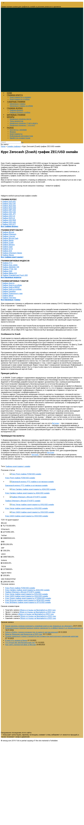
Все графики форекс (9, 226)
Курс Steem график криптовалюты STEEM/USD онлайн (28, 598)
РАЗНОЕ (10, 128)
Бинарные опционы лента (20, 119)
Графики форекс (16, 110)
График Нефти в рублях (11, 289)
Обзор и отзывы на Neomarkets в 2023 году (38, 610)
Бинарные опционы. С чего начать (24, 123)
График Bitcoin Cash (10, 238)
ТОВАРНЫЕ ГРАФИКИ (16, 102)
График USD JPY (9, 214)
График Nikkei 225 (10, 273)
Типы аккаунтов (16, 121)
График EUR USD (9, 201)
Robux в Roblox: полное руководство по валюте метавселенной (31, 632)
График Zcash (7, 243)
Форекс (13, 132)
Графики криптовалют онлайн (17, 466)
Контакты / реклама (18, 130)
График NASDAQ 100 (11, 267)
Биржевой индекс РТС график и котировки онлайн (26, 485)
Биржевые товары (17, 104)
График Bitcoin (8, 232)
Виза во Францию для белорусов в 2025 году (23, 634)
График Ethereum (9, 234)
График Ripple (8, 240)
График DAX (7, 271)
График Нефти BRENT (11, 287)
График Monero (8, 245)
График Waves (8, 255)
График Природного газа (12, 293)
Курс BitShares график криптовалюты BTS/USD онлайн (28, 602)
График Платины (9, 298)
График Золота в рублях (12, 285)
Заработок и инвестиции (20, 138)
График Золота (8, 283)
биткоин (55, 423)
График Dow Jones (10, 265)
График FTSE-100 (10, 269)
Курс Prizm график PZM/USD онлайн (20, 478)
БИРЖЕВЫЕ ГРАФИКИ (16, 115)
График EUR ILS (8, 218)
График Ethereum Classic (12, 253)
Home (3, 146)
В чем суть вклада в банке (16, 640)
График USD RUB (9, 220)
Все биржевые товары (10, 300)
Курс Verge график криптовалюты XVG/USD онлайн (26, 508)
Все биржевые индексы (11, 277)
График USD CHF (9, 204)
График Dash (7, 247)
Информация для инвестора (21, 136)
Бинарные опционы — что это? (22, 125)
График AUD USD (9, 206)
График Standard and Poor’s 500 (15, 275)
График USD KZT (9, 224)
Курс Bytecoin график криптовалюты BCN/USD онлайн (27, 600)
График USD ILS (8, 216)
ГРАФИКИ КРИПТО (15, 95)
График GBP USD (9, 210)
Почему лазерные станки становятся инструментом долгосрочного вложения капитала (41, 636)
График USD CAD (9, 212)
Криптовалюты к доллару (20, 97)
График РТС (7, 263)
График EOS (7, 251)
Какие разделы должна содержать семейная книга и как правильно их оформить (39, 626)
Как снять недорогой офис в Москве (20, 645)
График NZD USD (9, 208)
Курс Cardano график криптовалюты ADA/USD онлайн (27, 493)
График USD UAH (9, 222)
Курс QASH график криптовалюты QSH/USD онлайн (26, 516)
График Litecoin (8, 236)
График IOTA (7, 249)
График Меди (7, 296)
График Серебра (9, 291)
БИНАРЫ (10, 117)
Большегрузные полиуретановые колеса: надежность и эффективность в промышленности (44, 628)
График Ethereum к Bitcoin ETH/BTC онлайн (22, 501)
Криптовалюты (16, 134)
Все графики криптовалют (12, 257)
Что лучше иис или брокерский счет (20, 643)
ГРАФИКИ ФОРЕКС (15, 108)
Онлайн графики (13, 146)
